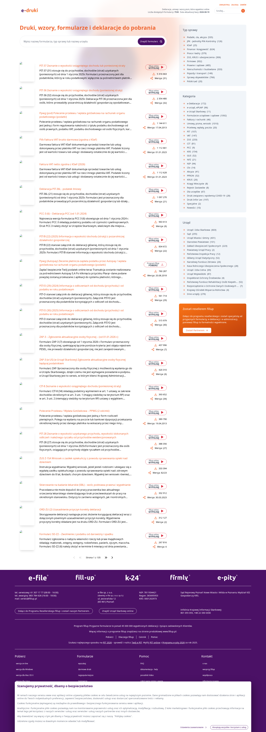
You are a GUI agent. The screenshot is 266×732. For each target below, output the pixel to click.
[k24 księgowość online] (133, 578)
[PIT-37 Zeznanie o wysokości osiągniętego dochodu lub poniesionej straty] (27, 72)
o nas (205, 663)
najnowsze (82, 681)
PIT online (155, 642)
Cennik (142, 637)
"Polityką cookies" (123, 716)
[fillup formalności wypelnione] (85, 578)
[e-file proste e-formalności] (38, 578)
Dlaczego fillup (126, 637)
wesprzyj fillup (209, 669)
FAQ (142, 663)
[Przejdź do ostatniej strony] (106, 557)
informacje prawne (211, 681)
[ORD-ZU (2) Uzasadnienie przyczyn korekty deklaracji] (27, 515)
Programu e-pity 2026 (173, 642)
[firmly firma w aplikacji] (180, 578)
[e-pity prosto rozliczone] (227, 578)
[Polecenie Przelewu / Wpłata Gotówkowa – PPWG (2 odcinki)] (27, 417)
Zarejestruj (224, 5)
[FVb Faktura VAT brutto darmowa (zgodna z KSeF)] (27, 146)
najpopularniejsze (85, 675)
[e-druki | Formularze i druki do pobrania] (29, 10)
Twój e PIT (137, 642)
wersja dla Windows (24, 669)
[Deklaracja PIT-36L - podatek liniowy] (27, 195)
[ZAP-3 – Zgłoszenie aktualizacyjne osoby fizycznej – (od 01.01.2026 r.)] (27, 343)
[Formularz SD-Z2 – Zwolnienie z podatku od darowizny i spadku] (27, 540)
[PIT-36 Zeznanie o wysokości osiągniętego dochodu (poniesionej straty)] (27, 96)
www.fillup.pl (169, 631)
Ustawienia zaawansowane (192, 727)
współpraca (207, 675)
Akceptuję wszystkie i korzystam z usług (229, 727)
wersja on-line (22, 663)
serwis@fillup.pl (28, 598)
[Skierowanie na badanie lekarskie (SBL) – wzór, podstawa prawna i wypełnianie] (27, 491)
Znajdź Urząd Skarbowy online (117, 610)
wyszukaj (82, 663)
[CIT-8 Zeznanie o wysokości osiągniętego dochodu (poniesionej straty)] (27, 392)
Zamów (243, 5)
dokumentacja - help (149, 669)
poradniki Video (147, 675)
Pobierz (109, 637)
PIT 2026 (107, 642)
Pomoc (154, 637)
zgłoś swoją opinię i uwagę (151, 681)
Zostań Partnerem (195, 330)
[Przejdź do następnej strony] (112, 557)
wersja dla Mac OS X (24, 675)
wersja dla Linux (23, 681)
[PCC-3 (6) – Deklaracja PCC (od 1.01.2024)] (27, 220)
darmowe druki (84, 669)
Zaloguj (234, 5)
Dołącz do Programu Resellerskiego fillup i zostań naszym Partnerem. (54, 610)
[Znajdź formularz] (243, 11)
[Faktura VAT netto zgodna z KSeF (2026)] (27, 170)
